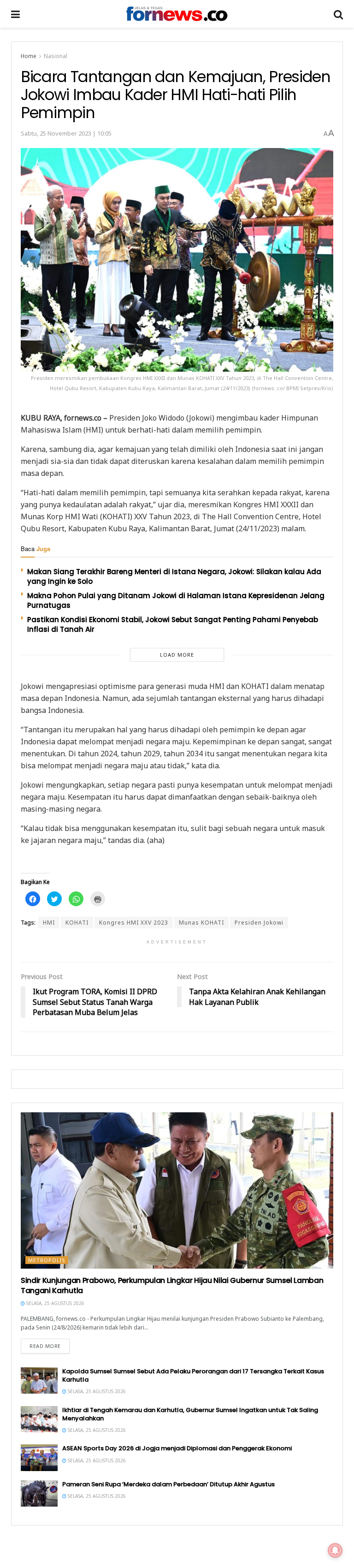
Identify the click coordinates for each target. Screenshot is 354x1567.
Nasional (55, 56)
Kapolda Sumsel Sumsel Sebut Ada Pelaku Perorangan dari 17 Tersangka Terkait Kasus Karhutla (193, 1375)
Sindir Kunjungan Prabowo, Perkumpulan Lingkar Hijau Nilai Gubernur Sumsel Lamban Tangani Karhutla (172, 1285)
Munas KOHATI (201, 922)
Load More (177, 654)
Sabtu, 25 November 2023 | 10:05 (66, 133)
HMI (49, 922)
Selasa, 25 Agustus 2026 (54, 1303)
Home (28, 56)
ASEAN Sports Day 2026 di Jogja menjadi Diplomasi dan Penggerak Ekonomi (177, 1448)
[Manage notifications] (335, 1550)
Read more (45, 1345)
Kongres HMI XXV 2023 (133, 922)
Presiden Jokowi (259, 922)
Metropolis (46, 1260)
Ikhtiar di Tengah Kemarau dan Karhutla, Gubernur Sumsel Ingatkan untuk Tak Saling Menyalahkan (190, 1414)
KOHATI (76, 922)
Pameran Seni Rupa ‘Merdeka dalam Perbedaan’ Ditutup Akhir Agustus (168, 1484)
